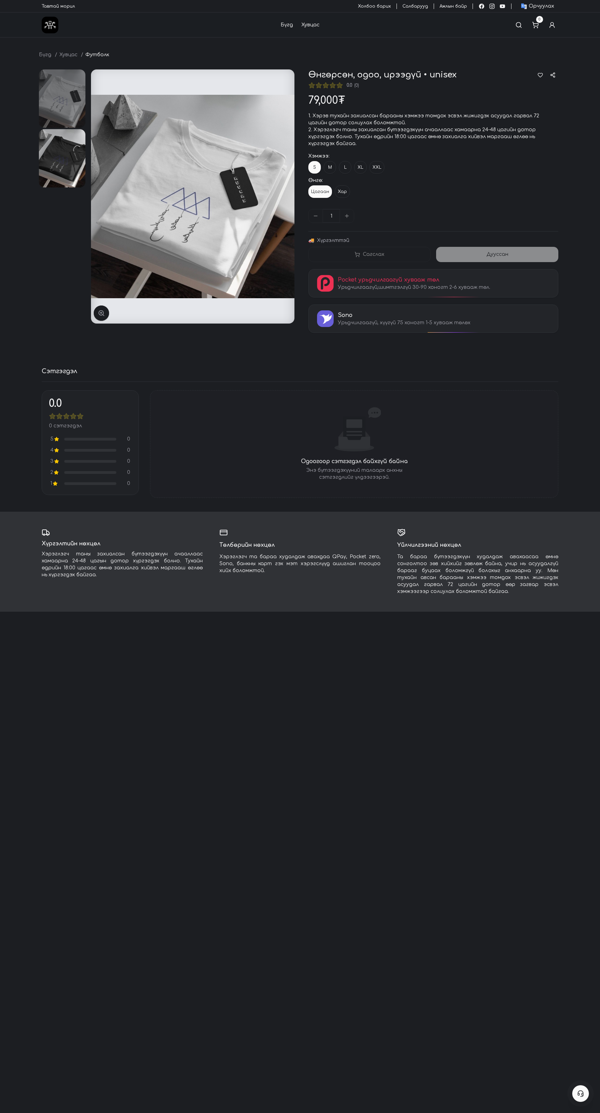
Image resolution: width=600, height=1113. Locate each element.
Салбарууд (415, 6)
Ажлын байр (453, 6)
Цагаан (320, 191)
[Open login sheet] (552, 25)
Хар (342, 191)
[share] (552, 75)
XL (360, 167)
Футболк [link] (97, 54)
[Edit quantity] (361, 215)
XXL (377, 167)
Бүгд (287, 24)
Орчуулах (541, 6)
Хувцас (310, 24)
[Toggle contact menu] (580, 1093)
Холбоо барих (374, 6)
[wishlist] (540, 75)
